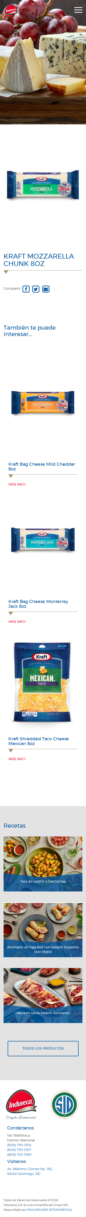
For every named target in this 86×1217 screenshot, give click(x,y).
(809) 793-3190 (19, 1154)
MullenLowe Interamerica (49, 1209)
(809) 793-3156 (19, 1145)
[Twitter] (35, 288)
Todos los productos (43, 1048)
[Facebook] (26, 288)
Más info (17, 484)
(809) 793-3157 (19, 1150)
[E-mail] (45, 288)
